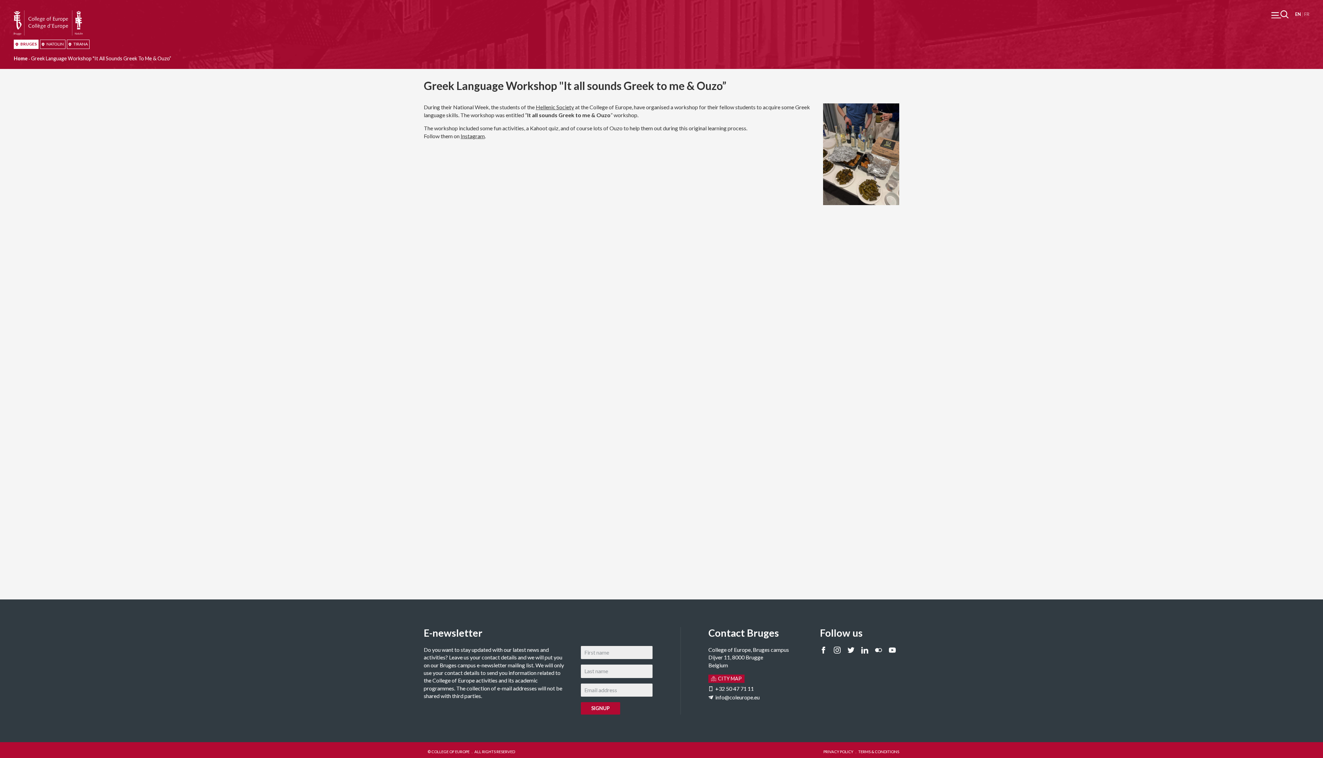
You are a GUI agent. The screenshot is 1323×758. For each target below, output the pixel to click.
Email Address (253, 649)
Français (1306, 14)
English (1298, 14)
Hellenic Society (555, 107)
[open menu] (1280, 14)
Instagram (473, 136)
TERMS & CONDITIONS (878, 751)
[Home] (48, 14)
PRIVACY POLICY (838, 751)
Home (21, 58)
